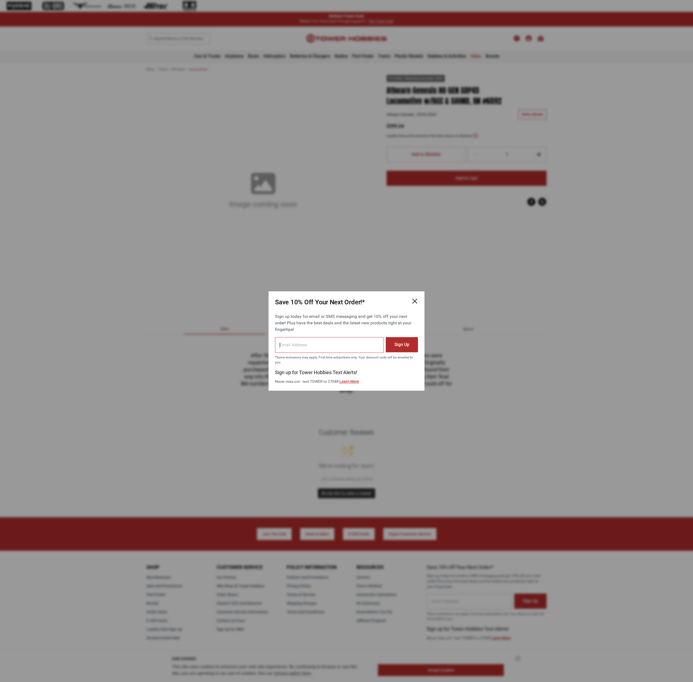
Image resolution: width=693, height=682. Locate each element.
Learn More (349, 381)
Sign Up (401, 344)
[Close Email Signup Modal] (414, 301)
